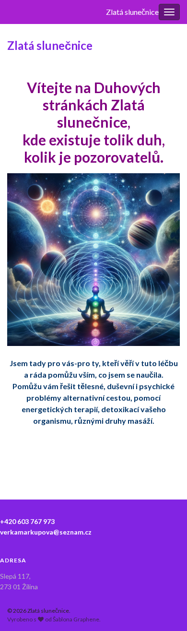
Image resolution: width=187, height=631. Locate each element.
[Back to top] (165, 609)
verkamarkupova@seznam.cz (46, 532)
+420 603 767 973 (27, 521)
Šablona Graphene (76, 619)
